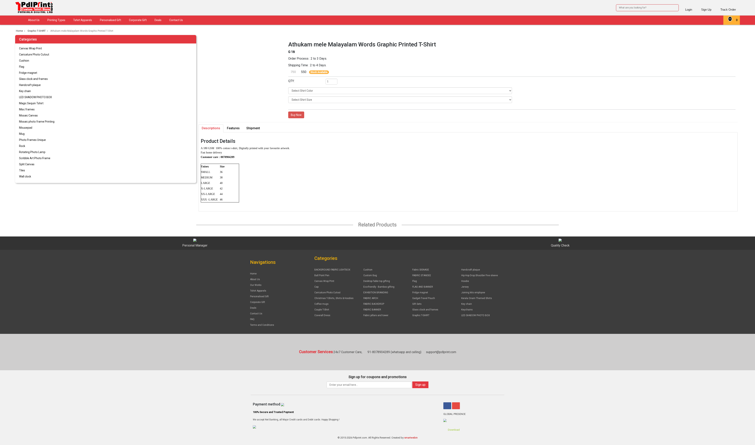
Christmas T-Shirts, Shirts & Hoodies (334, 298)
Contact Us (176, 20)
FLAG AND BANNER (422, 286)
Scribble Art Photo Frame (34, 158)
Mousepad (25, 127)
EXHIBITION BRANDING (375, 292)
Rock (22, 146)
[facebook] (447, 405)
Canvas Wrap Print (30, 48)
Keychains (467, 309)
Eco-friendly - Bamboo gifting (378, 286)
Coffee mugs (321, 304)
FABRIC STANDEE (421, 275)
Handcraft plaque (30, 85)
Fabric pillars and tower (375, 315)
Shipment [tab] (253, 128)
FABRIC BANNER (372, 309)
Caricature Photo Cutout (34, 54)
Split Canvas (26, 164)
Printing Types (56, 20)
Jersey (465, 286)
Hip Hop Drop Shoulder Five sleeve (479, 275)
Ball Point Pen (321, 275)
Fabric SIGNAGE (420, 269)
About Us (34, 20)
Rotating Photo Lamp (32, 152)
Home (253, 273)
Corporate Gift (138, 20)
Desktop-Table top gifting (376, 281)
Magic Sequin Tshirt (31, 103)
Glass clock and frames (33, 78)
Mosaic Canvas (28, 115)
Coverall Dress (322, 315)
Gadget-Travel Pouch (423, 298)
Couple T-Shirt (321, 309)
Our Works (255, 285)
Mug (22, 133)
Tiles (22, 170)
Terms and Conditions (262, 325)
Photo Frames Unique (32, 139)
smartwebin (411, 437)
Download (453, 429)
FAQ (252, 319)
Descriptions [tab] (211, 128)
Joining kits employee (473, 292)
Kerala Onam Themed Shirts (476, 298)
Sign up (420, 385)
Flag (21, 66)
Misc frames (27, 109)
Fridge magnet (28, 72)
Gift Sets (417, 304)
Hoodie (465, 281)
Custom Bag (370, 275)
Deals (158, 20)
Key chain (25, 91)
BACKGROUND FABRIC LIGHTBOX (332, 269)
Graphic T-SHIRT (420, 315)
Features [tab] (233, 128)
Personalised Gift (110, 20)
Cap (316, 286)
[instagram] (456, 405)
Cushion (24, 60)
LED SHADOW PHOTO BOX (35, 97)
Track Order (728, 9)
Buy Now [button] (296, 114)
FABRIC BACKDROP (373, 304)
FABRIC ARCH (370, 298)
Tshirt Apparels (82, 20)
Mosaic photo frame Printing (36, 121)
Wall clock (25, 176)
